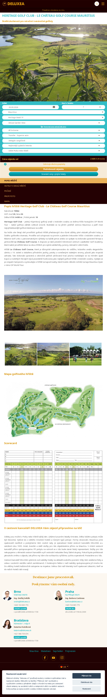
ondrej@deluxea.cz (22, 601)
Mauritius (34, 651)
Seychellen (58, 651)
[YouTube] (53, 658)
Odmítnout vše (86, 682)
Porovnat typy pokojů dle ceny (55, 126)
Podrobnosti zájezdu (53, 169)
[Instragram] (62, 658)
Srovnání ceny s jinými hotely (53, 174)
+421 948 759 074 (21, 634)
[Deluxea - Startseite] (13, 4)
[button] (53, 112)
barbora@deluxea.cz (73, 601)
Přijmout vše (86, 676)
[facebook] (45, 658)
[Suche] (96, 3)
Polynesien (70, 651)
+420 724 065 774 (21, 605)
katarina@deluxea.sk (22, 630)
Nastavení (86, 689)
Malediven (46, 651)
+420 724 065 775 (72, 605)
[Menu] (102, 3)
